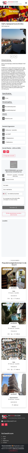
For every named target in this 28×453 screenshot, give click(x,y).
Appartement (14, 397)
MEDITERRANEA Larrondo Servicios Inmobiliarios (13, 171)
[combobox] (4, 193)
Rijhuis (14, 326)
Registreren (6, 440)
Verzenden (12, 207)
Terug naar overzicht (9, 155)
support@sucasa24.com (9, 421)
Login (4, 438)
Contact (5, 442)
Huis (13, 291)
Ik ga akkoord (13, 450)
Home (4, 436)
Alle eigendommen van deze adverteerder (14, 214)
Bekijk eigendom (7, 269)
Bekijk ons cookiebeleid (18, 448)
